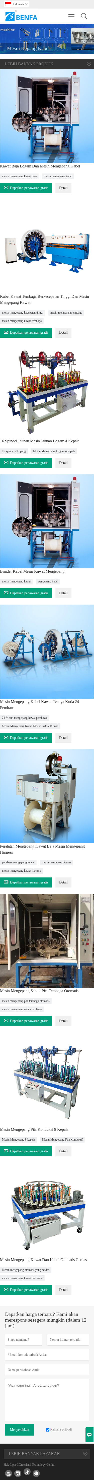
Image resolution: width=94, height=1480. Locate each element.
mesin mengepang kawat (16, 581)
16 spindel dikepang (14, 451)
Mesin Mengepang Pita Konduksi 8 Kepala (34, 1129)
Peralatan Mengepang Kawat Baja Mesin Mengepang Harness (42, 849)
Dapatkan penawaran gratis (26, 187)
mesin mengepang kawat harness (21, 870)
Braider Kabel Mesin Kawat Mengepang (32, 571)
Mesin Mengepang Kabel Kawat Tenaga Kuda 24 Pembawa (39, 704)
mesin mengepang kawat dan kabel (22, 1278)
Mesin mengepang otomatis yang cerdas (25, 1270)
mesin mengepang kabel (58, 176)
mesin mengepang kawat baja (19, 176)
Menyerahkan (19, 1430)
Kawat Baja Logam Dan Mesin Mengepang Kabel (40, 166)
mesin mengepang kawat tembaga (22, 321)
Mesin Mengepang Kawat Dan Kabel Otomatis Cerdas (43, 1260)
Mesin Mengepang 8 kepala (18, 1139)
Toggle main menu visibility (71, 16)
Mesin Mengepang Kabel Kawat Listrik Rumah (30, 726)
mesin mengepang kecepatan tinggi (22, 312)
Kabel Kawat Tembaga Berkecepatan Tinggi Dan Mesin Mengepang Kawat (44, 299)
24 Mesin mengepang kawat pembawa (24, 718)
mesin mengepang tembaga (66, 312)
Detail (63, 188)
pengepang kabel (48, 581)
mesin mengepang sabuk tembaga (22, 1009)
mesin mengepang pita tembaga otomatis (26, 1001)
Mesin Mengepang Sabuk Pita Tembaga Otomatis (39, 991)
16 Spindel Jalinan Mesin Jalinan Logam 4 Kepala (39, 441)
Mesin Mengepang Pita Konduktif (62, 1139)
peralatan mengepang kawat (18, 862)
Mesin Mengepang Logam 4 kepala (54, 451)
